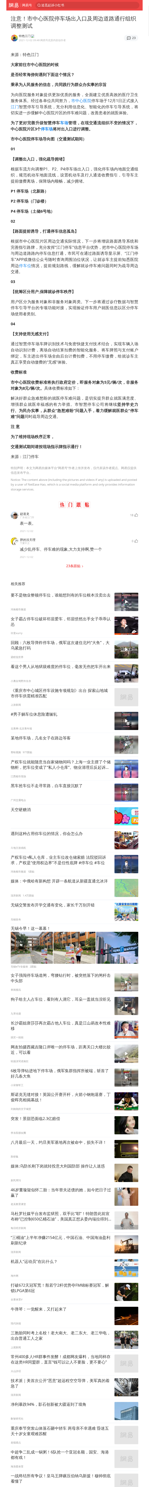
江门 (15, 106)
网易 (13, 5)
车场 (64, 122)
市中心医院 (81, 100)
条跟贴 (73, 565)
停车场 (47, 128)
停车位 (25, 265)
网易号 (27, 5)
